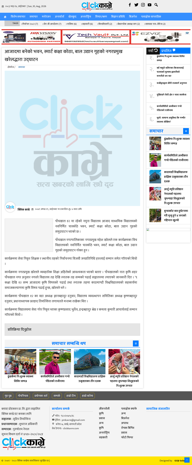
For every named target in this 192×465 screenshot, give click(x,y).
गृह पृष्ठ (8, 395)
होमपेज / (11, 67)
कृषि (101, 413)
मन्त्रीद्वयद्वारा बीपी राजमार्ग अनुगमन (172, 83)
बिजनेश (133, 16)
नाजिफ (72, 24)
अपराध (124, 423)
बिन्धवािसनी (105, 24)
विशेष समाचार (18, 16)
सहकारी (87, 24)
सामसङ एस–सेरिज (155, 24)
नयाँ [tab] (150, 51)
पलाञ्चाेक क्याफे (129, 408)
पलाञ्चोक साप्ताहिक (151, 16)
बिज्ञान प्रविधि (118, 16)
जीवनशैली (104, 408)
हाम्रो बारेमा (87, 395)
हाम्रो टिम (71, 395)
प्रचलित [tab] (166, 51)
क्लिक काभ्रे (24, 209)
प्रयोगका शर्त (40, 395)
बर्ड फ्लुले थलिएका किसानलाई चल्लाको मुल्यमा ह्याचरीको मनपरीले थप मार (170, 72)
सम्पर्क (57, 395)
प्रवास (102, 418)
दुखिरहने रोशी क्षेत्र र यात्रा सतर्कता (171, 95)
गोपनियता (23, 395)
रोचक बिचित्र (127, 427)
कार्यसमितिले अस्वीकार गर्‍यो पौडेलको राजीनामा (169, 108)
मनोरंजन (46, 16)
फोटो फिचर (127, 437)
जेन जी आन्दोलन (52, 24)
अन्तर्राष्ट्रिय (86, 16)
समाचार (34, 16)
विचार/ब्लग (101, 16)
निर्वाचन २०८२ (30, 24)
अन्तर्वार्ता (59, 16)
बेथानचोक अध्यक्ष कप (129, 24)
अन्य (123, 413)
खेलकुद (72, 16)
